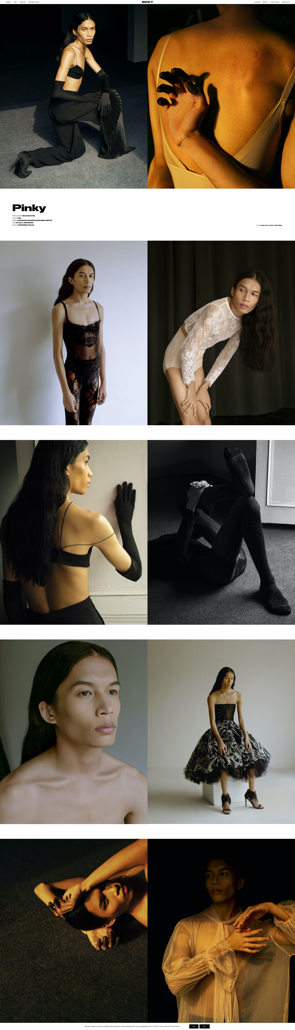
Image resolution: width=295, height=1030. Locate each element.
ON (194, 1026)
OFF (204, 1026)
